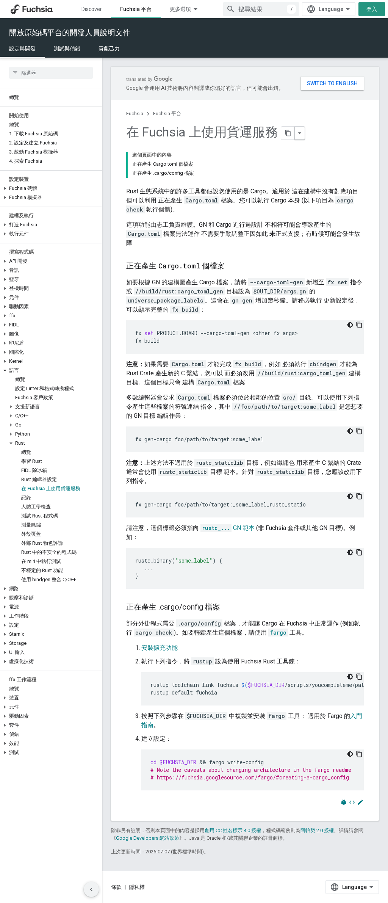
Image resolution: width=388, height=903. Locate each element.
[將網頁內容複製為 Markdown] (288, 133)
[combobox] (261, 9)
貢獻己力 (109, 48)
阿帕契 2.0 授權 (317, 830)
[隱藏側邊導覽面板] (91, 889)
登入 (371, 9)
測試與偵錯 (67, 48)
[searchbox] (51, 73)
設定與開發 (22, 48)
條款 (116, 887)
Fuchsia (134, 113)
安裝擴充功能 (159, 647)
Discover (91, 9)
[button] (51, 188)
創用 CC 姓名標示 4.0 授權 (233, 830)
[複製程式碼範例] (359, 324)
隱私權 (137, 887)
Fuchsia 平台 (136, 9)
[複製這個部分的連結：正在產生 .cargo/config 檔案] (227, 607)
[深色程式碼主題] (350, 324)
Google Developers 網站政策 (147, 838)
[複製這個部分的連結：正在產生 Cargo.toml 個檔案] (232, 266)
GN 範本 (228, 527)
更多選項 (180, 9)
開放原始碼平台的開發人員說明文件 (69, 32)
